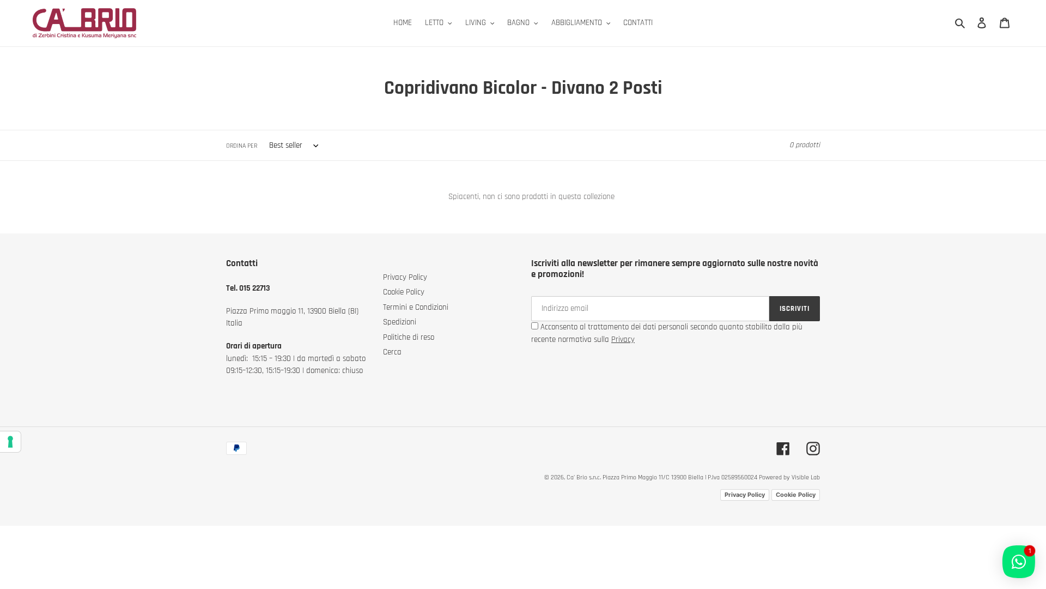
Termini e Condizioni (415, 307)
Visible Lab (806, 477)
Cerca (392, 352)
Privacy (623, 339)
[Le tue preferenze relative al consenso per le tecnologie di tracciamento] (10, 441)
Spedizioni (399, 322)
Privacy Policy (405, 277)
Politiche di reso (408, 337)
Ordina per (241, 146)
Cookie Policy (403, 292)
